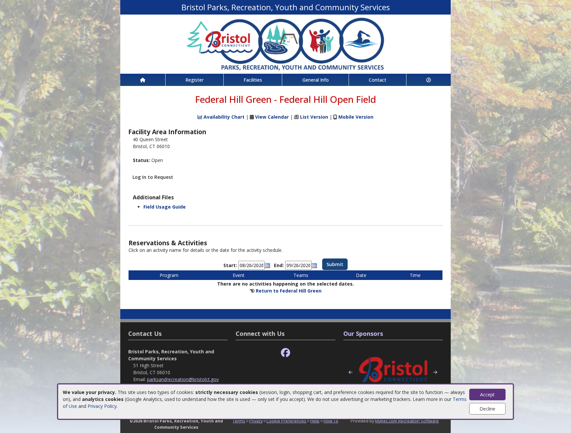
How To (331, 421)
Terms (239, 421)
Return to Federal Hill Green (289, 291)
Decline (487, 409)
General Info (315, 80)
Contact (377, 80)
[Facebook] (285, 353)
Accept (487, 394)
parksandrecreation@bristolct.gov (183, 379)
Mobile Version (355, 117)
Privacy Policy (102, 406)
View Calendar (272, 117)
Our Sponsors (363, 333)
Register (194, 80)
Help (315, 421)
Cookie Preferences (286, 421)
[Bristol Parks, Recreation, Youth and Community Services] (285, 43)
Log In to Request (153, 177)
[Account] (428, 80)
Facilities (253, 80)
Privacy (256, 421)
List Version (314, 117)
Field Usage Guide (164, 207)
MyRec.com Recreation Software (407, 421)
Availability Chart (223, 117)
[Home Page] (142, 80)
